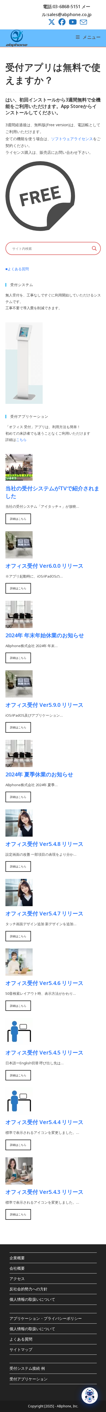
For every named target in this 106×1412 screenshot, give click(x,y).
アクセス (17, 1278)
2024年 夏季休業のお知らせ (39, 774)
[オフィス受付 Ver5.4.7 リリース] (19, 902)
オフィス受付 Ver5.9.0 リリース (44, 704)
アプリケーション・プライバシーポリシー (46, 1318)
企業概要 (17, 1257)
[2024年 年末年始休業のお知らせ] (19, 624)
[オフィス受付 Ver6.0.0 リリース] (19, 554)
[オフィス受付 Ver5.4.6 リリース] (19, 972)
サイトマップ (21, 1349)
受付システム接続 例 (27, 1368)
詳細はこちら (18, 519)
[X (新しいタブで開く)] (51, 22)
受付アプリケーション (29, 1378)
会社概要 (17, 1268)
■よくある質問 (17, 268)
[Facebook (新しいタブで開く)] (62, 22)
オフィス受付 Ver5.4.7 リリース (44, 913)
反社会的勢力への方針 (29, 1288)
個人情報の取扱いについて (32, 1299)
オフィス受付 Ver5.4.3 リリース (44, 1191)
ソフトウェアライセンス (72, 138)
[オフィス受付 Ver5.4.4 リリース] (19, 1111)
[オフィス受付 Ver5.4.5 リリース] (19, 1042)
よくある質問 (21, 1339)
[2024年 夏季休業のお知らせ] (19, 763)
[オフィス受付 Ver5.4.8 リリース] (19, 833)
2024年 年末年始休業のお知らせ (44, 635)
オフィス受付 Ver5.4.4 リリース (44, 1122)
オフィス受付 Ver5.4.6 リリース (44, 983)
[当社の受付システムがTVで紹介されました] (19, 477)
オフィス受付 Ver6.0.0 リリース (44, 565)
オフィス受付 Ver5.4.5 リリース (44, 1052)
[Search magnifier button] (94, 248)
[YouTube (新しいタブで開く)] (72, 22)
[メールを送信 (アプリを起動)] (82, 22)
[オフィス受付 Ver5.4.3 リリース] (19, 1181)
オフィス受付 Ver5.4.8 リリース (44, 844)
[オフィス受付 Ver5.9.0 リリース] (19, 694)
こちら (21, 439)
